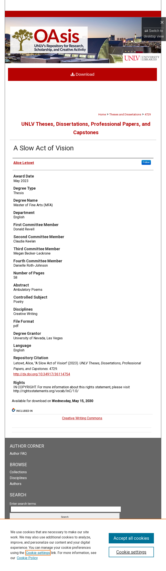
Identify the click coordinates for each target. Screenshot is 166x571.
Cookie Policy (27, 558)
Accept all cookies (131, 538)
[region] (83, 545)
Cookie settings (38, 553)
